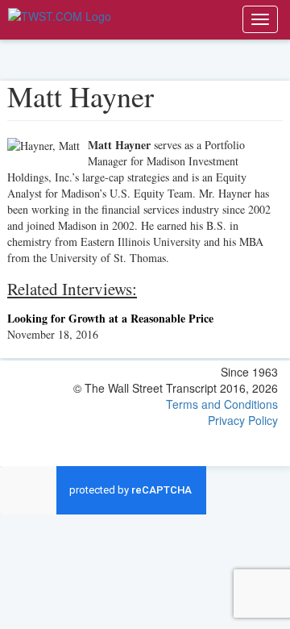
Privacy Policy (243, 420)
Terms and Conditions (222, 404)
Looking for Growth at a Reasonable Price (110, 318)
